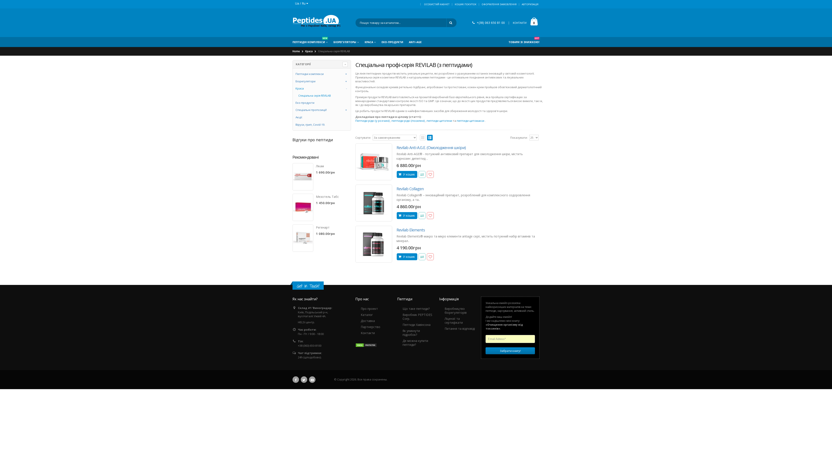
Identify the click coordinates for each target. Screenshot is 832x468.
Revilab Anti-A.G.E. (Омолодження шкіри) (431, 147)
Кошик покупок (465, 4)
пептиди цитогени (439, 121)
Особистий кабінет (437, 4)
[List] (430, 137)
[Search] (452, 22)
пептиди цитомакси (470, 121)
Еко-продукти (305, 103)
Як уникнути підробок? (411, 333)
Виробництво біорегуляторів (456, 311)
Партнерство (370, 327)
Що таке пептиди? (416, 309)
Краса (309, 51)
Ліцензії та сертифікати (454, 321)
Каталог (367, 315)
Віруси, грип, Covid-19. (310, 125)
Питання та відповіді (460, 329)
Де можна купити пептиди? (415, 343)
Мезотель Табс (327, 197)
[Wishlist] (430, 174)
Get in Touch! (308, 285)
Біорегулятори (305, 81)
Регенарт (323, 227)
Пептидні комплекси (310, 74)
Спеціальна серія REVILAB (314, 96)
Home (296, 51)
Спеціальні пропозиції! (311, 110)
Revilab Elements (410, 229)
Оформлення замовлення (499, 4)
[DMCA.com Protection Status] (366, 345)
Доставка (368, 321)
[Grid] (423, 137)
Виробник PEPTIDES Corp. (417, 317)
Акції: (299, 117)
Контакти (368, 333)
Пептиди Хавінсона (417, 325)
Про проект (369, 309)
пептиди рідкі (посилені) (408, 121)
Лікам (320, 166)
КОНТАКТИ (519, 23)
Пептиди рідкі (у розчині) (372, 121)
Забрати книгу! (510, 351)
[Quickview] (422, 174)
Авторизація (530, 4)
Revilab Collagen (410, 188)
